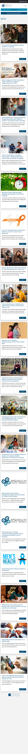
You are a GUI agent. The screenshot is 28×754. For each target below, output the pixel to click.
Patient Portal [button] (14, 9)
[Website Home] (7, 5)
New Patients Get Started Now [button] (14, 13)
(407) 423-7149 (23, 1)
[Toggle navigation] (25, 5)
